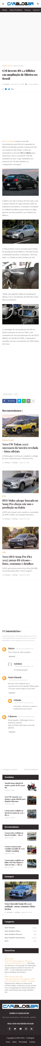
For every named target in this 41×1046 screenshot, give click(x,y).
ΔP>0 (20, 941)
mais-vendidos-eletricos (20, 934)
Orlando (17, 700)
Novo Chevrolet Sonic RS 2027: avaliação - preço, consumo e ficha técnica (20, 907)
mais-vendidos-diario (20, 931)
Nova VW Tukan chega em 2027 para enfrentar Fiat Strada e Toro (18, 962)
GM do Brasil (9, 141)
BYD (4, 496)
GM (16, 394)
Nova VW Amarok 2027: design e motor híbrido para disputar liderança (15, 799)
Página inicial (7, 66)
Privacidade (23, 1042)
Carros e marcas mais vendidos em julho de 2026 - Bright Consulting (15, 849)
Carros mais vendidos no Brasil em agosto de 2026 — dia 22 (15, 813)
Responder (12, 656)
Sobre (14, 1042)
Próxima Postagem (31, 769)
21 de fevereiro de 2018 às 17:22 (24, 649)
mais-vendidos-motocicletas (20, 938)
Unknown (12, 716)
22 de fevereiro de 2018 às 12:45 (24, 702)
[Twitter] (9, 89)
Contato (32, 1042)
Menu (3, 3)
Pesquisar (38, 3)
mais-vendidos (20, 928)
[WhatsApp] (24, 401)
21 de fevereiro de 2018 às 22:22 (18, 680)
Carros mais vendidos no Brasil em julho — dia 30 (14, 834)
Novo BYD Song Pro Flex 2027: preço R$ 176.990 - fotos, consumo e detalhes (17, 560)
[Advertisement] (20, 36)
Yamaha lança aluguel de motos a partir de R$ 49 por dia (15, 785)
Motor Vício (9, 959)
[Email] (12, 89)
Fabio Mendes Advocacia (14, 977)
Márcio (11, 648)
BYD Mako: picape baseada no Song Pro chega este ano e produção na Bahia (20, 504)
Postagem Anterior (10, 769)
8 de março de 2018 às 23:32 (26, 716)
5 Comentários (32, 84)
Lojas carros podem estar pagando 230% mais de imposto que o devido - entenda (20, 980)
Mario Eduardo (15, 677)
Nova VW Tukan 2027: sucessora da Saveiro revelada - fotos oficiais (20, 448)
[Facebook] (6, 89)
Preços (27, 10)
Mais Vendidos (16, 10)
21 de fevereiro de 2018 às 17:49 (24, 666)
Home (4, 10)
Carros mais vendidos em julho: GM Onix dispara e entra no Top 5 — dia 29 (14, 862)
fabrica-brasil (18, 66)
